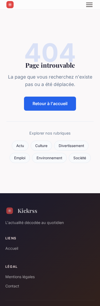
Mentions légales (20, 276)
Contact (12, 286)
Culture (41, 146)
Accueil (11, 248)
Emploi (19, 158)
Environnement (49, 158)
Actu (20, 146)
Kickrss (27, 210)
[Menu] (89, 5)
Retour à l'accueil (50, 103)
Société (79, 158)
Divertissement (71, 146)
